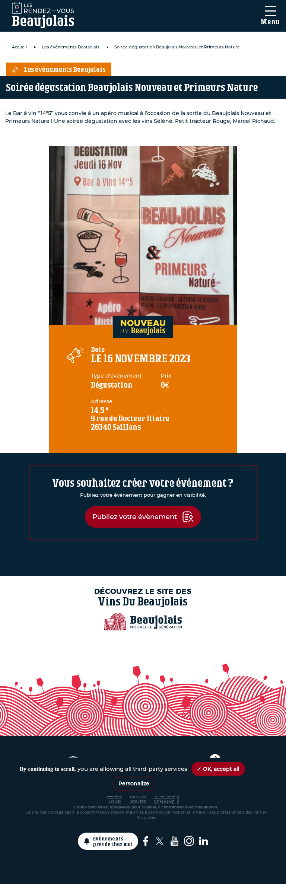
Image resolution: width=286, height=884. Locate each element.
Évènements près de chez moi (113, 841)
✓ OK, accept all (218, 769)
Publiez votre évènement (134, 517)
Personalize (133, 783)
